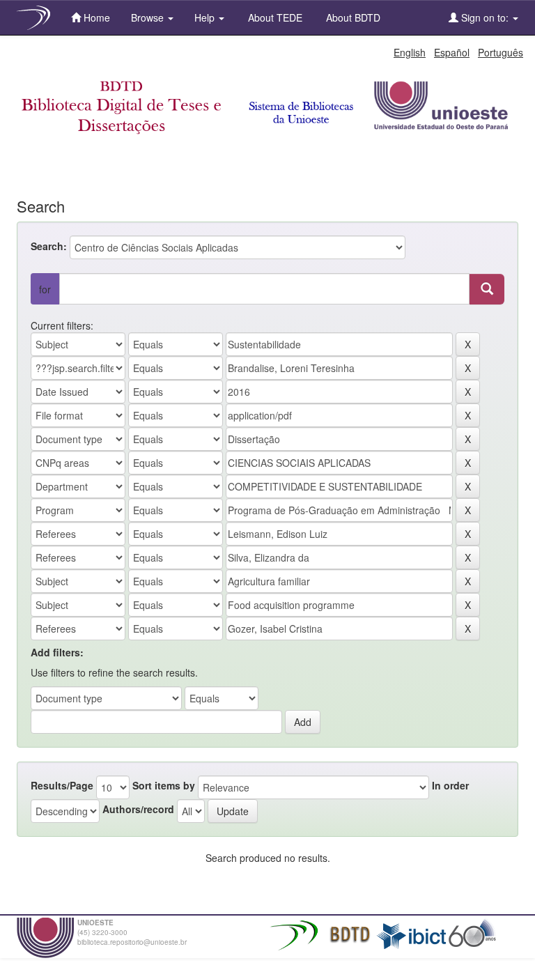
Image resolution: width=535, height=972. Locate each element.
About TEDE (273, 17)
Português (500, 52)
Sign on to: (484, 17)
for (45, 289)
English (410, 52)
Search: (49, 246)
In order (450, 785)
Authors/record (138, 809)
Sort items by (163, 785)
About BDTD (351, 17)
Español (452, 52)
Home (95, 17)
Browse (148, 17)
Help (205, 17)
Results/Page (62, 785)
